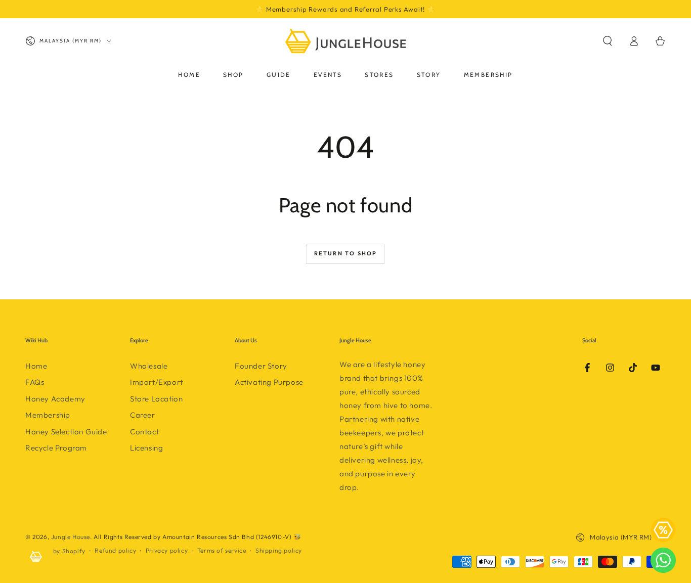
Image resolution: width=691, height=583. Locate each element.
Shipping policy (278, 550)
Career (142, 415)
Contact (144, 431)
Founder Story (261, 366)
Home (36, 366)
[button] (607, 41)
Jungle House (70, 537)
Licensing (146, 448)
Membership (47, 415)
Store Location (156, 398)
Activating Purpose (269, 382)
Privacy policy (167, 550)
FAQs (34, 382)
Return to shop (345, 253)
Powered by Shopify (55, 551)
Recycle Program (56, 448)
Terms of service (221, 550)
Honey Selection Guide (66, 431)
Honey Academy (55, 398)
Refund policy (115, 550)
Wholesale (148, 366)
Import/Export (156, 382)
